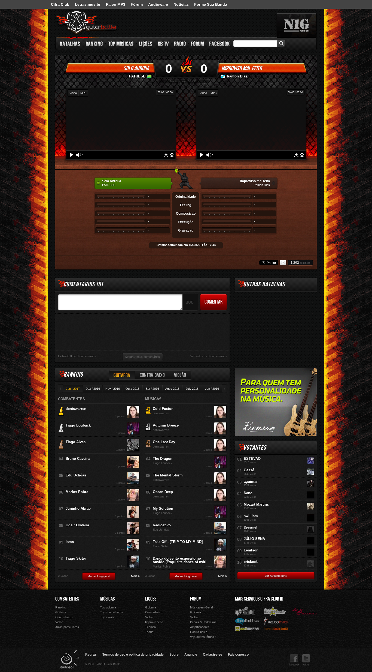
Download (166, 155)
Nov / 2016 (112, 388)
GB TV (163, 43)
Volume (79, 155)
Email (283, 262)
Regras (91, 654)
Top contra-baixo (111, 612)
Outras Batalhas (264, 284)
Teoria (149, 632)
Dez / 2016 (93, 388)
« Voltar (63, 576)
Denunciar (171, 155)
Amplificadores (199, 627)
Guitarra (122, 375)
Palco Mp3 (276, 621)
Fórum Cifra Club (247, 621)
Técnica (150, 627)
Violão (180, 375)
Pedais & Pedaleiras (203, 622)
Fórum (137, 4)
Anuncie (190, 654)
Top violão (107, 617)
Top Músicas (121, 43)
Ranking (94, 43)
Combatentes (67, 599)
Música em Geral (201, 607)
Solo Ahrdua (136, 68)
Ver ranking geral (99, 576)
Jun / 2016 (212, 388)
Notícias (181, 4)
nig (296, 25)
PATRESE (137, 76)
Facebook (219, 43)
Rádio (180, 43)
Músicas (107, 599)
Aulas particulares (67, 627)
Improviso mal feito (241, 68)
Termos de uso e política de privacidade (133, 654)
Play (71, 155)
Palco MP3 (115, 4)
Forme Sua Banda (210, 4)
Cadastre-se (212, 654)
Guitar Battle (86, 22)
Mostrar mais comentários (142, 356)
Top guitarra (108, 607)
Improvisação (154, 622)
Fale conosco (238, 654)
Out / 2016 (132, 388)
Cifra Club (60, 4)
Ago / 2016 (172, 388)
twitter (306, 664)
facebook (294, 664)
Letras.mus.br (87, 4)
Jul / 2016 (192, 388)
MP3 (83, 93)
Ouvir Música (247, 628)
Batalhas (70, 43)
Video (73, 93)
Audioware (158, 4)
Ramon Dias (237, 76)
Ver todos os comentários (208, 356)
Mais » (135, 576)
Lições (146, 43)
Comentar (213, 302)
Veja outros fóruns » (203, 636)
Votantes (254, 448)
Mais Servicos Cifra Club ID (259, 599)
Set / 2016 (152, 388)
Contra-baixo (152, 375)
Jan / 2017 (73, 388)
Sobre (174, 654)
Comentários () (83, 284)
